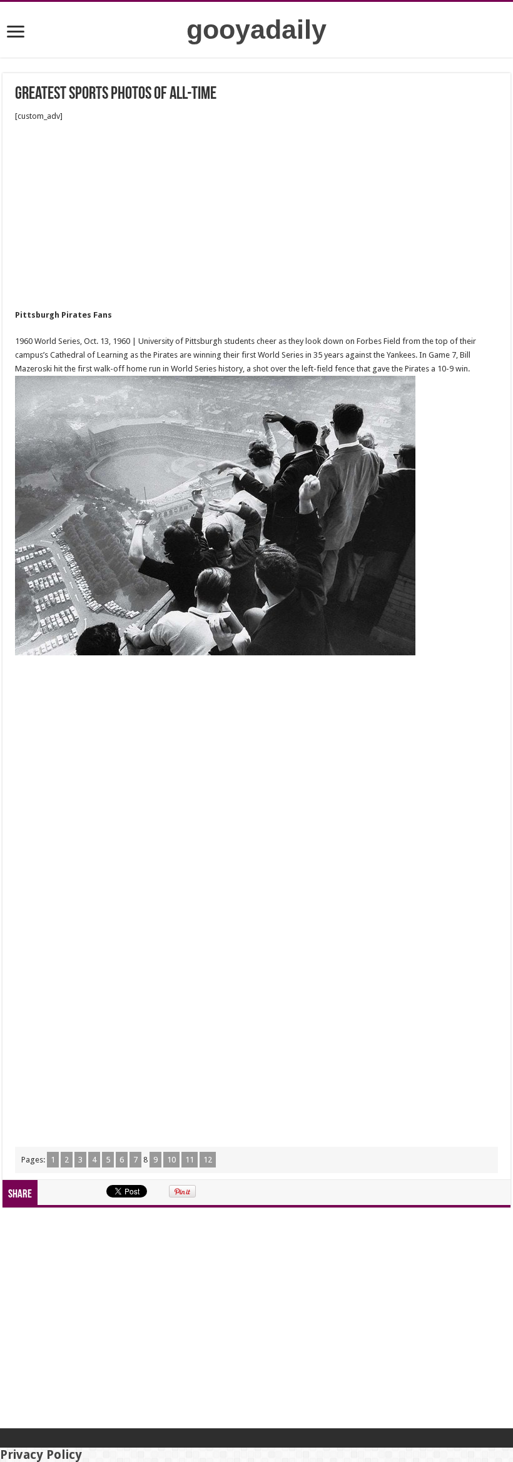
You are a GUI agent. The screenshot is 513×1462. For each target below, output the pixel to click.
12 (207, 1159)
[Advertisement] (256, 215)
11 (189, 1159)
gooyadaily (256, 29)
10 (171, 1159)
